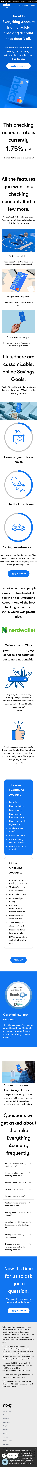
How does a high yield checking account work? (15, 1174)
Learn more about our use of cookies (18, 1456)
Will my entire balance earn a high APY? (17, 1213)
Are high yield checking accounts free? (14, 1235)
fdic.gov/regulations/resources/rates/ (16, 1371)
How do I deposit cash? (14, 1189)
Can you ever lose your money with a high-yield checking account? (15, 1247)
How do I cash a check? (15, 1196)
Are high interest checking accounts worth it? (15, 1204)
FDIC (15, 1386)
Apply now (18, 960)
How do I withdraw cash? (15, 1182)
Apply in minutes (23, 5)
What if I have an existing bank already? (15, 1164)
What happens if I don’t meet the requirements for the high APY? (17, 1225)
